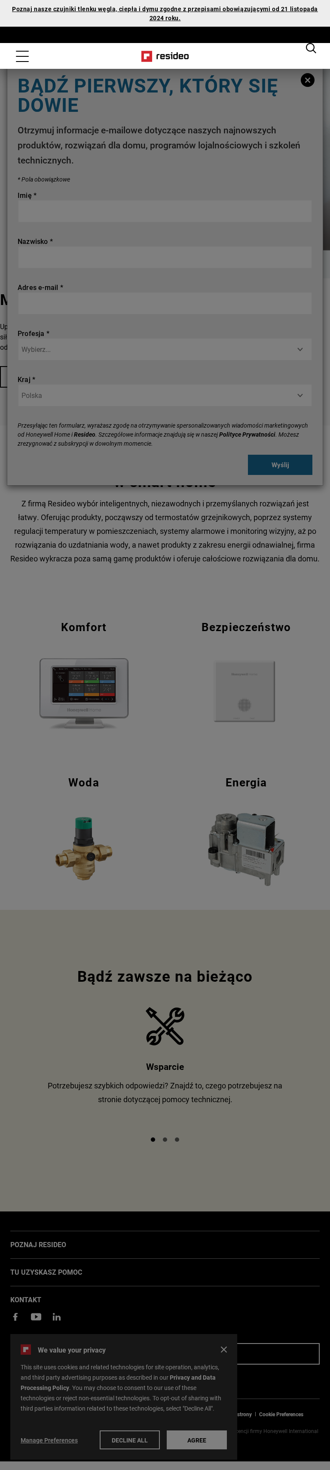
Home (165, 56)
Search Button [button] (311, 48)
